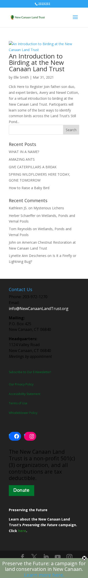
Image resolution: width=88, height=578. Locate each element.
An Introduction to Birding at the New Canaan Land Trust (37, 62)
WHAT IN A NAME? (24, 151)
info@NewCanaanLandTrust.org (38, 308)
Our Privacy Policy (21, 384)
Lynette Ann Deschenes (27, 255)
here (22, 530)
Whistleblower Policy (23, 413)
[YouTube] (58, 557)
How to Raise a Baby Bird (29, 187)
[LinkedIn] (46, 557)
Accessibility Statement (24, 394)
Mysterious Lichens (48, 208)
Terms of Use (18, 403)
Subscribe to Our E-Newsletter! (30, 372)
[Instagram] (69, 557)
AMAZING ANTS (22, 159)
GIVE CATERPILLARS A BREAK (32, 167)
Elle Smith (21, 77)
